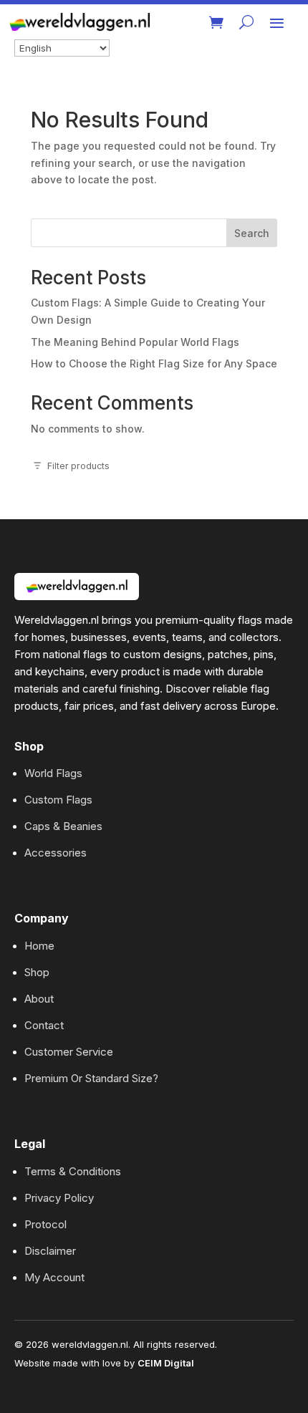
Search (251, 233)
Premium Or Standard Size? (91, 1078)
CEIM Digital (166, 1363)
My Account (54, 1277)
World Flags (53, 773)
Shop (36, 972)
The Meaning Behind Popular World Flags (135, 342)
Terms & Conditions (72, 1171)
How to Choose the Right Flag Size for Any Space (154, 363)
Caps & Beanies (63, 826)
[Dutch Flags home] (76, 586)
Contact (44, 1025)
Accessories (55, 852)
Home (39, 946)
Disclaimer (50, 1251)
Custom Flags (58, 799)
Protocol (45, 1224)
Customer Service (68, 1051)
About (39, 999)
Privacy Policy (59, 1198)
